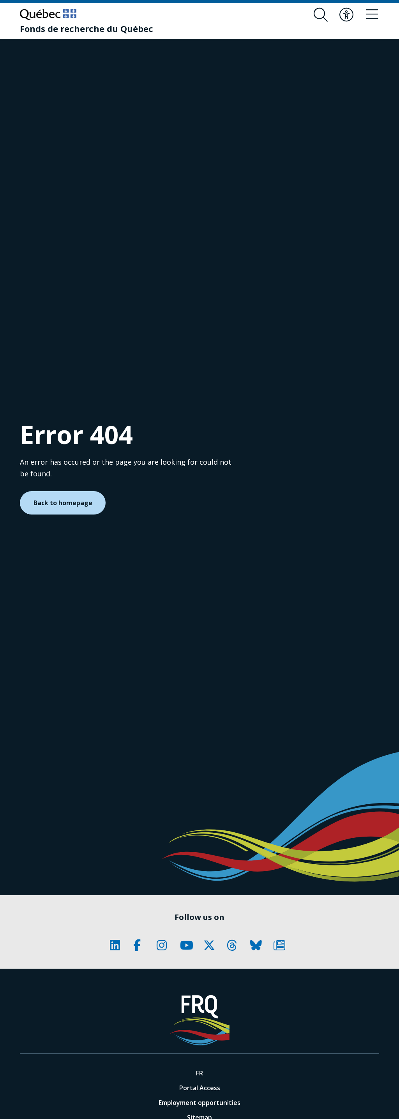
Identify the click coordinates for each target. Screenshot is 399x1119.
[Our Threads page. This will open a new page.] (234, 945)
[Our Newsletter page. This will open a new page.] (281, 945)
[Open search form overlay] (321, 15)
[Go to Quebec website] (48, 14)
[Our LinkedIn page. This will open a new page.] (117, 945)
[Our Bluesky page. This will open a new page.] (258, 945)
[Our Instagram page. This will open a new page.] (164, 945)
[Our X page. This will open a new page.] (211, 945)
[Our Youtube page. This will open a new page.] (188, 945)
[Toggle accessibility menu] (346, 15)
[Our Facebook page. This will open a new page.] (141, 945)
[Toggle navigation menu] (372, 15)
